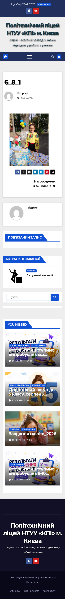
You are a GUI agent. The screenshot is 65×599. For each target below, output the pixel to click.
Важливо (14, 429)
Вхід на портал (31, 591)
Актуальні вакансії (39, 275)
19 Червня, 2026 (22, 440)
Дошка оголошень (19, 345)
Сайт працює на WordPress (23, 577)
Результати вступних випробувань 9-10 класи (31, 473)
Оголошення (38, 345)
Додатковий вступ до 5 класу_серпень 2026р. (32, 394)
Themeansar (32, 582)
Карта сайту (49, 591)
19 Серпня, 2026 (22, 361)
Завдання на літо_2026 (32, 433)
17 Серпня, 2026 (22, 400)
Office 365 (15, 591)
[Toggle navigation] (29, 57)
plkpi (25, 93)
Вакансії (31, 271)
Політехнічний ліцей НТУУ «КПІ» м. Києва (32, 533)
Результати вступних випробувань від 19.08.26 (31, 354)
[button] (52, 56)
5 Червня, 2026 (21, 480)
